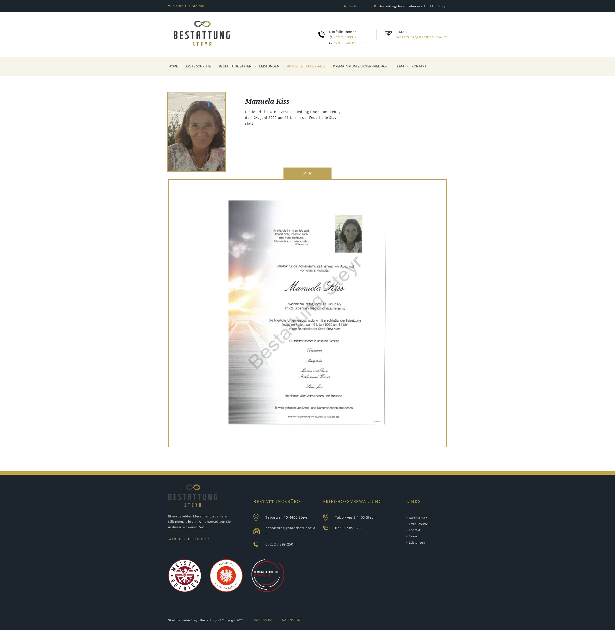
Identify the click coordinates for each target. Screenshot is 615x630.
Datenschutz (418, 518)
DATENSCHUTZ (292, 620)
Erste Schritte (198, 66)
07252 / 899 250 (347, 37)
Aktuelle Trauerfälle (306, 66)
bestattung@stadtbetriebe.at (421, 37)
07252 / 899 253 (349, 528)
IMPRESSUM (263, 620)
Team (399, 66)
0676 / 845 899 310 (349, 43)
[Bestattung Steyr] (202, 34)
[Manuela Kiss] (196, 133)
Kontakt (419, 66)
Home (173, 66)
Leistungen (269, 66)
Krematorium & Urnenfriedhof (360, 66)
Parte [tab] (307, 173)
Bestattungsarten (235, 66)
